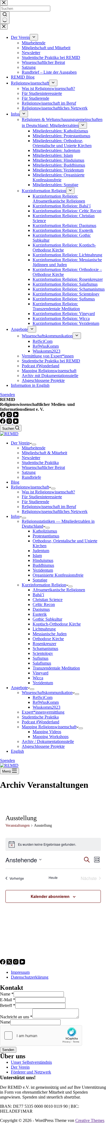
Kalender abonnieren (50, 896)
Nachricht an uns (16, 1017)
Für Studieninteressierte (42, 496)
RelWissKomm (46, 702)
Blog (15, 482)
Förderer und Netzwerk (31, 1072)
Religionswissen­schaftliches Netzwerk (55, 511)
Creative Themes (89, 1120)
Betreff (7, 1005)
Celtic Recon (44, 604)
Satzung (29, 472)
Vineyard (40, 673)
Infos (15, 516)
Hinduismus (43, 560)
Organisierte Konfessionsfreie (58, 575)
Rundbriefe (31, 477)
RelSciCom (42, 697)
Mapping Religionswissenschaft (49, 726)
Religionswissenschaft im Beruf (49, 506)
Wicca (38, 678)
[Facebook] (3, 422)
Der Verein (20, 443)
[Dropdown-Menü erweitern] (34, 444)
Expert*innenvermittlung (43, 712)
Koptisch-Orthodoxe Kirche (57, 624)
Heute (53, 877)
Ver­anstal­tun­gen (17, 825)
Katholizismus (45, 531)
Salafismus (42, 663)
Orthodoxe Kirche (48, 638)
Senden (8, 1050)
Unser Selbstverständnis (31, 1062)
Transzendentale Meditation (56, 668)
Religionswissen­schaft (30, 487)
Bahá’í (38, 594)
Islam (37, 555)
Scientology (43, 653)
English (17, 751)
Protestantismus (46, 536)
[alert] (53, 844)
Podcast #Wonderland (40, 722)
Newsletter (31, 457)
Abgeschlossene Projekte (43, 746)
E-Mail (7, 999)
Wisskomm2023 (46, 707)
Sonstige (40, 580)
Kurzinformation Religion (44, 585)
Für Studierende (35, 501)
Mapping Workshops (50, 736)
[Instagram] (10, 422)
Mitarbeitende (33, 448)
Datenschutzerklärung (29, 977)
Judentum (41, 550)
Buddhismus (43, 565)
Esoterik (40, 614)
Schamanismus (45, 648)
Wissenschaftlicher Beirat (43, 467)
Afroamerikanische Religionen (59, 589)
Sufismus (40, 658)
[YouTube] (15, 422)
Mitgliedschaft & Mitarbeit (44, 452)
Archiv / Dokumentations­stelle (48, 741)
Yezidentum (43, 570)
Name (7, 994)
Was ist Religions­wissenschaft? (48, 492)
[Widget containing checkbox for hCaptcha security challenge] (41, 1035)
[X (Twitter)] (10, 963)
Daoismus (41, 609)
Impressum (20, 972)
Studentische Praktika (40, 462)
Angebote (19, 687)
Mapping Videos (47, 731)
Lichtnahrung (44, 629)
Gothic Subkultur (47, 619)
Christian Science (48, 599)
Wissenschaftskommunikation (47, 692)
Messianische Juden (50, 634)
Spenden (7, 760)
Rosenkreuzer (44, 643)
